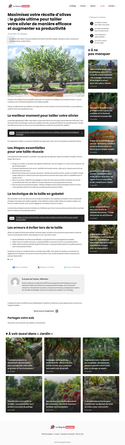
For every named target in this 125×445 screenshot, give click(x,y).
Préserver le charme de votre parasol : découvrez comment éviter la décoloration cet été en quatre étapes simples (102, 145)
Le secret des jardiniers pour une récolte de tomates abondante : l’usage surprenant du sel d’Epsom (102, 210)
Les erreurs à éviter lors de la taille (101, 42)
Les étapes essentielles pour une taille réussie (102, 30)
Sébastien (24, 34)
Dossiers (111, 6)
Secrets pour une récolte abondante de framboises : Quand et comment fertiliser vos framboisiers (61, 404)
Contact (56, 434)
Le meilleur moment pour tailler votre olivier (102, 23)
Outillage (72, 6)
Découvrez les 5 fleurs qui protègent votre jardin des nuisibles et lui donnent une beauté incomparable (101, 112)
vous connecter (21, 323)
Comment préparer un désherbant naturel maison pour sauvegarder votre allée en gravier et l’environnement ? (21, 364)
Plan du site (79, 434)
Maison (93, 6)
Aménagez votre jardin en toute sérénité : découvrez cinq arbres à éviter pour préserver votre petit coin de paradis (59, 364)
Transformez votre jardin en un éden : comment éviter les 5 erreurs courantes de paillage (20, 404)
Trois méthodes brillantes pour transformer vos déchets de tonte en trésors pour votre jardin (99, 404)
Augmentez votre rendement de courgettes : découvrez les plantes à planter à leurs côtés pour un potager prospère (97, 364)
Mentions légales (47, 434)
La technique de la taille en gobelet (100, 36)
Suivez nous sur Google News (44, 311)
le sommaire (98, 17)
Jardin (102, 6)
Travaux (83, 6)
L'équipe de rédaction (67, 434)
